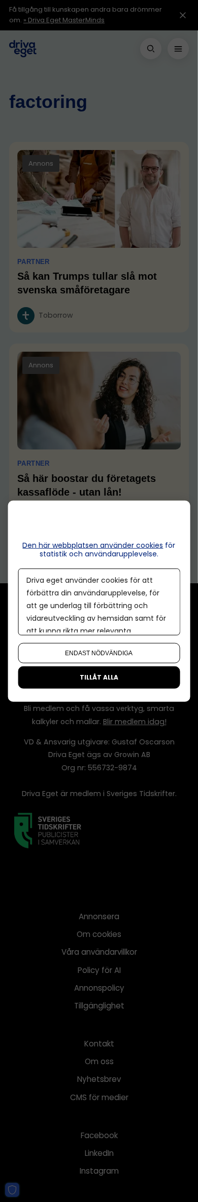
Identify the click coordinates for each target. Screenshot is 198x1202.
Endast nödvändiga (99, 652)
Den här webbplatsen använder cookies (92, 545)
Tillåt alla (99, 676)
